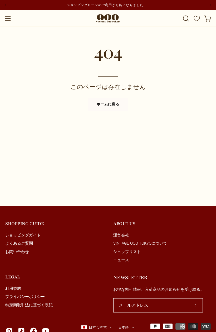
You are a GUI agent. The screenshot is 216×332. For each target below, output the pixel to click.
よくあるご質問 (19, 243)
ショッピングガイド (23, 235)
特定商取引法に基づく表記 (29, 305)
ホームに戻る (108, 104)
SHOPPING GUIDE (24, 224)
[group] (108, 5)
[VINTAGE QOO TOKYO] (108, 18)
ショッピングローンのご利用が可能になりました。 (108, 5)
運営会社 (121, 235)
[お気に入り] (196, 18)
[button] (185, 18)
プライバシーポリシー (25, 297)
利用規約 (13, 288)
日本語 (123, 327)
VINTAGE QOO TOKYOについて (140, 243)
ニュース (121, 260)
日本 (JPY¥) (98, 327)
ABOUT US (124, 224)
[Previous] (6, 5)
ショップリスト (127, 251)
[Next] (209, 5)
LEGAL (12, 277)
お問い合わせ (17, 251)
